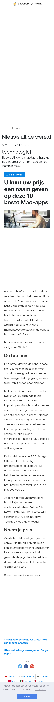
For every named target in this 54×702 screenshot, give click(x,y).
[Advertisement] (27, 39)
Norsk (14, 681)
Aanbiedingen (14, 174)
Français (41, 681)
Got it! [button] (27, 697)
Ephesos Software (30, 4)
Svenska (44, 676)
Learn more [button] (40, 689)
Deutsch (12, 676)
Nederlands (28, 676)
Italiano (27, 681)
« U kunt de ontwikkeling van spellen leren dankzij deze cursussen (25, 641)
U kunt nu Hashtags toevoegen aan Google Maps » (26, 652)
